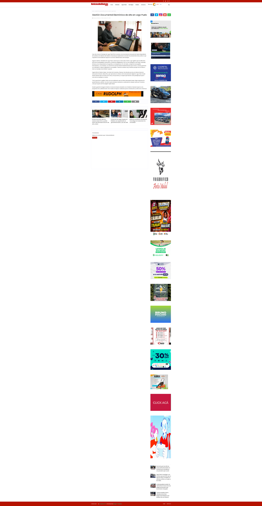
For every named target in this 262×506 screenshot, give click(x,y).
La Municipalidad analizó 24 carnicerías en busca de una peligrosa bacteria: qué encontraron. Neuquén (163, 487)
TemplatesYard (102, 503)
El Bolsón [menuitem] (117, 4)
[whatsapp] (169, 14)
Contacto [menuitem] (143, 4)
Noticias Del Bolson (97, 18)
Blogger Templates (117, 503)
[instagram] (168, 1)
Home (164, 503)
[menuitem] (155, 4)
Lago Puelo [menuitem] (124, 4)
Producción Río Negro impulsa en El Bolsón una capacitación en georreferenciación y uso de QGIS (119, 121)
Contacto (169, 503)
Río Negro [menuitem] (131, 4)
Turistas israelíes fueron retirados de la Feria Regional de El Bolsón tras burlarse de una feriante (162, 495)
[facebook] (163, 1)
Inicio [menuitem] (112, 4)
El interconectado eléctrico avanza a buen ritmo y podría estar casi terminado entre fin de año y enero (100, 122)
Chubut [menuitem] (137, 4)
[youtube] (165, 14)
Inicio (93, 11)
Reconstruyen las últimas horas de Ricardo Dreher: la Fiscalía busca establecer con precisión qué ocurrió (163, 468)
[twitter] (165, 1)
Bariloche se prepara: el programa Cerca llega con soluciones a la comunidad (138, 121)
